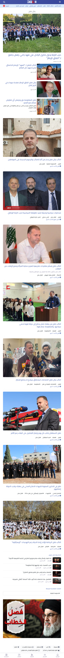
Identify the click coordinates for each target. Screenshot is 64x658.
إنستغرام (39, 647)
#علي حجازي (45, 217)
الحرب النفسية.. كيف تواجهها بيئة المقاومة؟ (38, 565)
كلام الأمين (58, 6)
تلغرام (15, 647)
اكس (47, 647)
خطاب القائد (50, 6)
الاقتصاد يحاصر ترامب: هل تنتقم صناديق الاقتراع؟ (37, 572)
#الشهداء (48, 493)
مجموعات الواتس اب (27, 647)
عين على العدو (20, 6)
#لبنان (59, 164)
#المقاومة (47, 331)
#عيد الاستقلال (46, 437)
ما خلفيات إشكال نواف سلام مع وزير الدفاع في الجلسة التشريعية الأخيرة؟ (30, 558)
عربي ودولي (32, 6)
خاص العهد (56, 219)
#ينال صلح (42, 164)
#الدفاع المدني (56, 493)
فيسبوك (56, 647)
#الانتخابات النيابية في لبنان (49, 384)
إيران (26, 6)
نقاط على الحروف (46, 568)
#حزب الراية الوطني (35, 217)
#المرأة (58, 275)
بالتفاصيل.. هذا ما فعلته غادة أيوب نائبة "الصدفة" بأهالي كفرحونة (32, 579)
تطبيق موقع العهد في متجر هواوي (29, 650)
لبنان (44, 6)
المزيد (7, 6)
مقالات (48, 561)
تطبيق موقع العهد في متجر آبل (50, 650)
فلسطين (39, 6)
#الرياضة (53, 546)
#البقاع (47, 546)
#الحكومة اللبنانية (51, 164)
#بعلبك (54, 331)
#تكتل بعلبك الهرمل (49, 275)
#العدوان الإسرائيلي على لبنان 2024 (34, 493)
